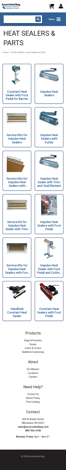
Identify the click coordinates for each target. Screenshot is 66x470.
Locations (33, 373)
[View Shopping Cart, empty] (51, 7)
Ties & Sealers (17, 52)
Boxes (33, 344)
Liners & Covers (33, 348)
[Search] (38, 19)
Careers (33, 376)
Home (5, 52)
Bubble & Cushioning (33, 352)
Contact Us (33, 394)
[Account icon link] (61, 6)
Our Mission (33, 369)
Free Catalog (33, 401)
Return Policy (33, 398)
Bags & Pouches (33, 340)
